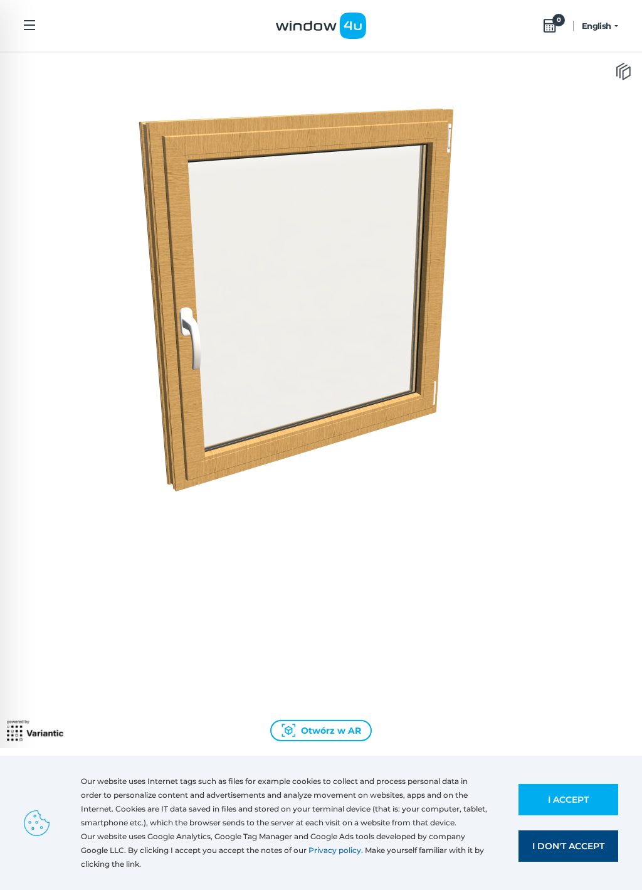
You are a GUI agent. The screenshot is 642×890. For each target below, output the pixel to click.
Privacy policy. (335, 850)
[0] (550, 26)
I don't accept (568, 846)
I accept (568, 799)
